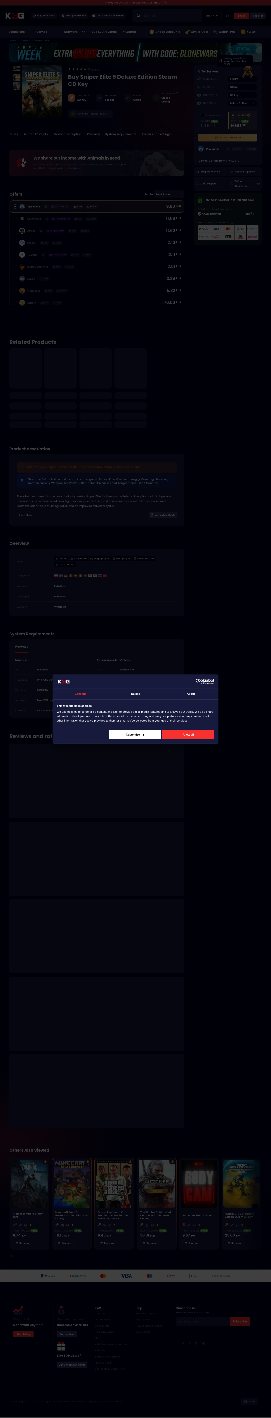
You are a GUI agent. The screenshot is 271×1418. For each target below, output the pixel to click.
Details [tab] (135, 693)
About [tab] (191, 693)
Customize (133, 734)
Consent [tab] (80, 693)
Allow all (188, 734)
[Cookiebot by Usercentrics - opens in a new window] (198, 681)
